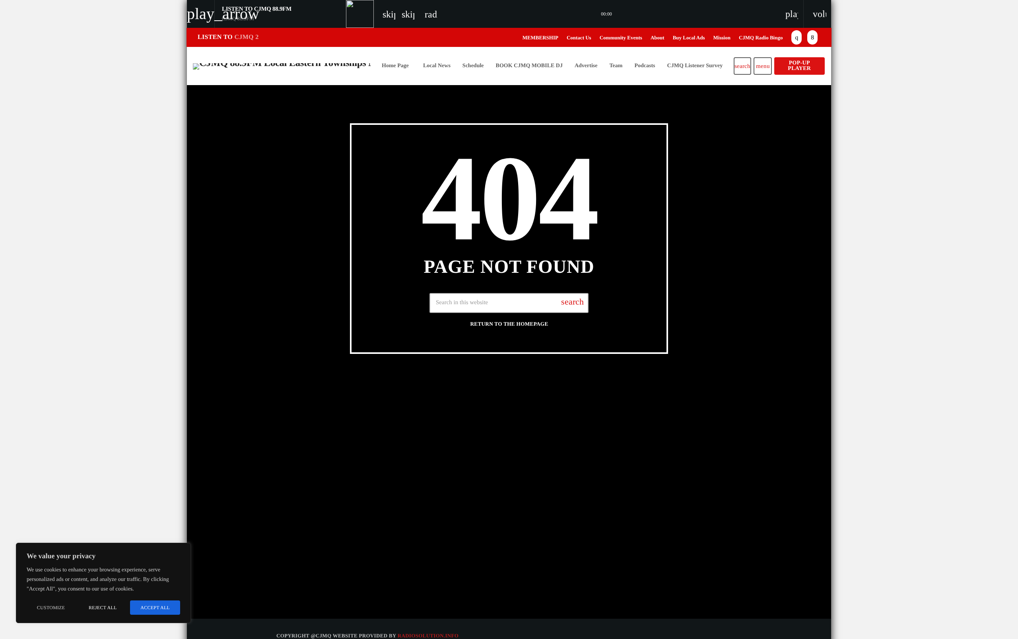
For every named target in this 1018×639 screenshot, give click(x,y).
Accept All (155, 607)
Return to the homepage (509, 324)
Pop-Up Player (799, 66)
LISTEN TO (228, 37)
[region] (103, 583)
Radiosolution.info (428, 636)
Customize (51, 607)
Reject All (103, 607)
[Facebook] (812, 37)
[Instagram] (796, 37)
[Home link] (282, 66)
